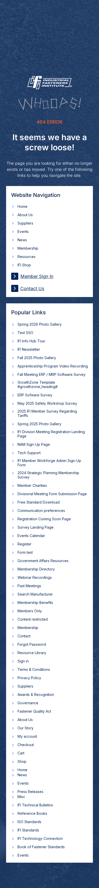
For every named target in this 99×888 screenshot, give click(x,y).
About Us (25, 215)
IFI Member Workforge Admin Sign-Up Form (49, 462)
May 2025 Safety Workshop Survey (47, 403)
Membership (28, 248)
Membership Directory (36, 569)
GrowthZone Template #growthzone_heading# (38, 384)
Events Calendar (31, 535)
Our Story (26, 728)
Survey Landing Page (36, 527)
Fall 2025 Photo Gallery (37, 358)
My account (27, 736)
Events (23, 231)
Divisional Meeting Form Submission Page (52, 494)
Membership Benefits (35, 602)
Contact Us (32, 288)
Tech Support (29, 453)
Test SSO (25, 332)
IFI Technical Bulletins (35, 805)
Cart (21, 753)
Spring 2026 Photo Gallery (40, 324)
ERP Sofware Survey (35, 395)
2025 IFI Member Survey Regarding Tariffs (47, 413)
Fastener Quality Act (34, 711)
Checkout (26, 745)
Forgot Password (32, 644)
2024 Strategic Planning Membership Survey (48, 475)
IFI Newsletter (29, 349)
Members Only (30, 611)
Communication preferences (41, 510)
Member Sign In (36, 276)
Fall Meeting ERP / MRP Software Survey (52, 374)
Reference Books (32, 813)
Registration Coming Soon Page (44, 519)
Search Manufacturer (35, 594)
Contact (24, 636)
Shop (22, 761)
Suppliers (25, 223)
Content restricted (33, 619)
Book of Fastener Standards (41, 847)
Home (22, 206)
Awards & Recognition (36, 694)
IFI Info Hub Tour (31, 341)
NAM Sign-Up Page (34, 444)
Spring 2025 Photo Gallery (39, 424)
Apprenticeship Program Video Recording (53, 366)
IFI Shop (24, 265)
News (22, 240)
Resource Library (32, 653)
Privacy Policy (29, 678)
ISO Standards (29, 822)
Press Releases (30, 791)
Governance (28, 703)
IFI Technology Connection (40, 838)
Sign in (23, 661)
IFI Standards (28, 830)
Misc (21, 796)
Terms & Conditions (34, 669)
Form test (25, 552)
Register (24, 544)
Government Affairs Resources (43, 561)
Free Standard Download (39, 502)
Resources (27, 256)
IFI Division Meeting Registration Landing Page (51, 434)
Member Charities (32, 485)
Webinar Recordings (35, 577)
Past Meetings (29, 586)
